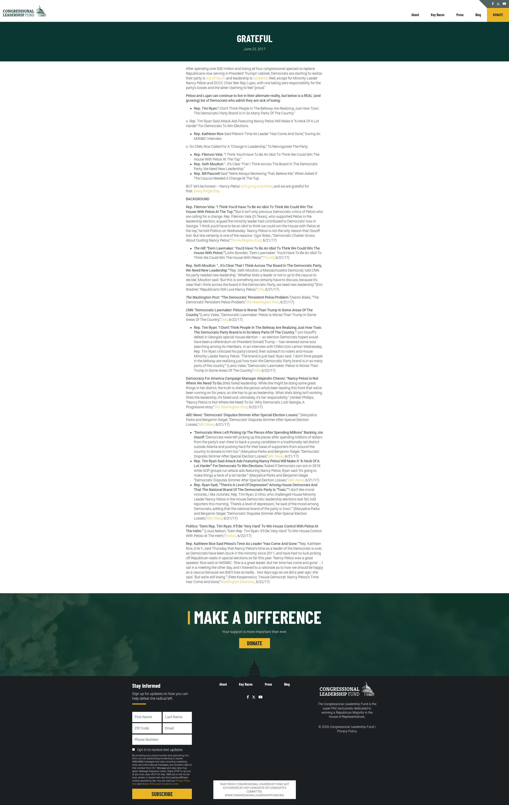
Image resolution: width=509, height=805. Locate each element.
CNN (260, 289)
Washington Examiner (237, 582)
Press (459, 15)
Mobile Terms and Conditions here (160, 784)
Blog (478, 15)
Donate (498, 15)
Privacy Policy (347, 731)
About (415, 15)
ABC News (206, 424)
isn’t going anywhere (256, 186)
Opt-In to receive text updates (160, 750)
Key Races (437, 15)
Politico (230, 536)
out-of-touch (215, 78)
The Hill (268, 257)
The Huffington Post (246, 240)
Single (208, 191)
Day (216, 191)
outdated (260, 78)
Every (198, 191)
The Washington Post (262, 302)
